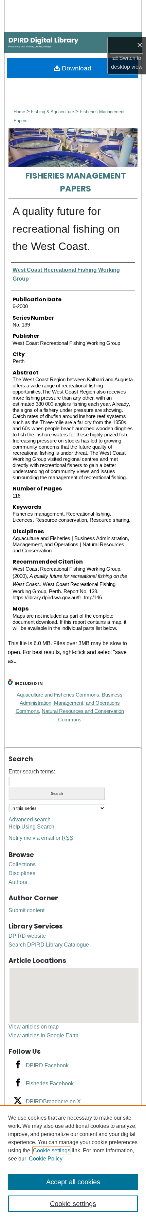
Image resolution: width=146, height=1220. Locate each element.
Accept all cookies (73, 1182)
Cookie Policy (45, 1158)
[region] (73, 1162)
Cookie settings (51, 1150)
